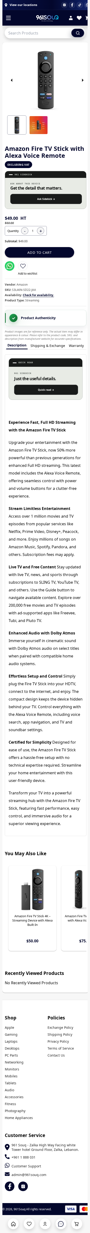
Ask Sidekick (46, 199)
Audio (9, 1090)
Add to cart (39, 252)
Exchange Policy (60, 1027)
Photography (15, 1111)
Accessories (14, 1097)
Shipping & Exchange (47, 345)
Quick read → (46, 389)
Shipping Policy (60, 1034)
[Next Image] (82, 80)
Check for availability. (38, 295)
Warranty (76, 345)
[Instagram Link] (23, 1186)
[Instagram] (64, 5)
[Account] (70, 19)
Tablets (10, 1083)
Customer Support (26, 1166)
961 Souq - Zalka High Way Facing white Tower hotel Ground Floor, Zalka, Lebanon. (45, 1147)
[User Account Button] (45, 1223)
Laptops (11, 1041)
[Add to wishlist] (23, 266)
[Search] (77, 33)
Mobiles (11, 1076)
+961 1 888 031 (24, 1157)
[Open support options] (60, 1223)
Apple (9, 1027)
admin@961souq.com (29, 1174)
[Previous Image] (11, 80)
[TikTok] (80, 5)
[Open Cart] (76, 1223)
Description (16, 345)
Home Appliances (19, 1117)
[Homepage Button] (13, 1223)
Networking (14, 1062)
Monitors (12, 1069)
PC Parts (11, 1055)
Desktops (12, 1048)
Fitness (10, 1104)
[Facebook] (72, 5)
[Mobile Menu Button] (8, 18)
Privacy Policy (58, 1041)
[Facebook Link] (9, 1186)
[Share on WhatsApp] (9, 266)
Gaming (11, 1034)
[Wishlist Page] (29, 1223)
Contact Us (56, 1055)
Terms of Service (61, 1048)
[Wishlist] (79, 19)
